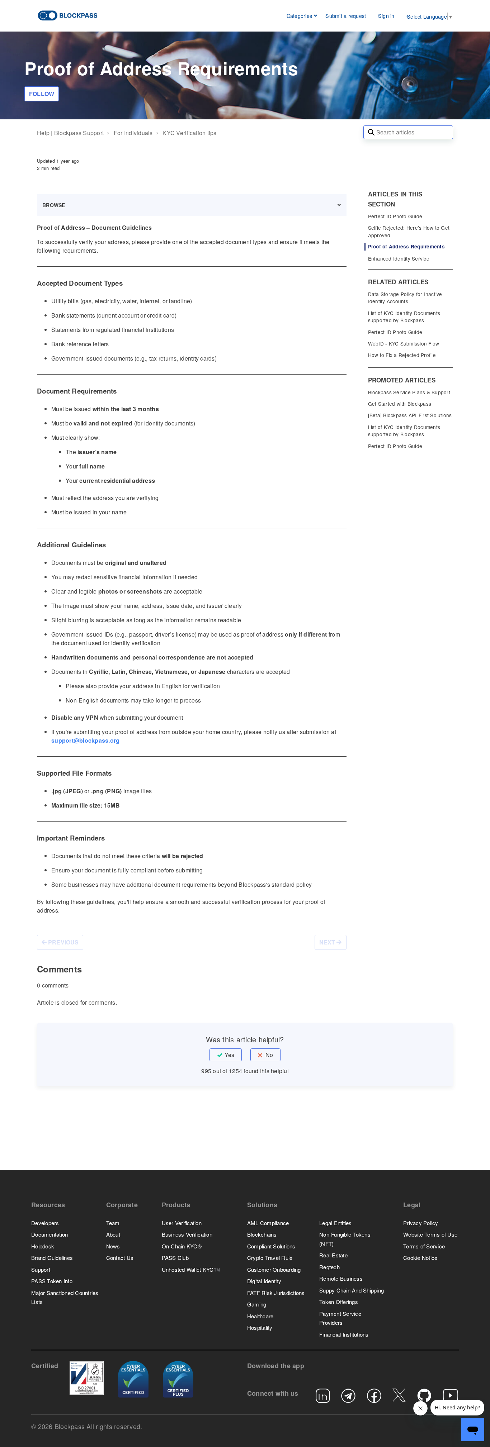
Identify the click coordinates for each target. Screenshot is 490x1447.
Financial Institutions (344, 1334)
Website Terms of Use (430, 1234)
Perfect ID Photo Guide (395, 216)
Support (40, 1269)
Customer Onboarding (274, 1269)
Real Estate (333, 1255)
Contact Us (120, 1257)
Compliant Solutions (271, 1246)
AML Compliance (268, 1223)
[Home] (68, 15)
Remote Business (341, 1278)
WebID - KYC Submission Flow (403, 343)
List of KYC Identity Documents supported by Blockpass (404, 316)
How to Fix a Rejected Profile (402, 354)
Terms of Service (424, 1246)
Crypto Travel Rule (270, 1257)
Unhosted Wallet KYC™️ (191, 1269)
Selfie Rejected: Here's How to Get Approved (409, 231)
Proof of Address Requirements (406, 246)
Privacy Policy (420, 1223)
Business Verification (187, 1234)
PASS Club (175, 1257)
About (113, 1234)
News (113, 1246)
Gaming (257, 1304)
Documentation (49, 1234)
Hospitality (260, 1327)
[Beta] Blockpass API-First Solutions (410, 415)
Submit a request (345, 15)
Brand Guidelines (52, 1257)
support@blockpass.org (85, 740)
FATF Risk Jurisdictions (276, 1292)
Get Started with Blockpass (400, 403)
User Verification (182, 1223)
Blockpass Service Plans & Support (409, 392)
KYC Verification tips (189, 133)
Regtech (329, 1267)
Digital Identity (264, 1281)
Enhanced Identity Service (398, 258)
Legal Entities (335, 1223)
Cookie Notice (420, 1257)
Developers (45, 1223)
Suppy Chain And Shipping (351, 1290)
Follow (41, 94)
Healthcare (260, 1316)
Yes (229, 1055)
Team (113, 1223)
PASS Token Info (51, 1281)
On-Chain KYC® (182, 1246)
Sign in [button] (386, 15)
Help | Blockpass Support (70, 133)
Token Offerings (338, 1301)
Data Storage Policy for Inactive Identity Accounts (405, 297)
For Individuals (133, 133)
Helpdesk (42, 1246)
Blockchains (262, 1234)
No (269, 1055)
